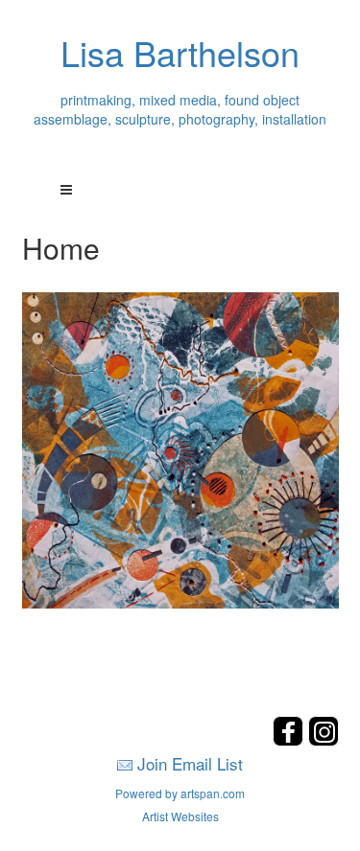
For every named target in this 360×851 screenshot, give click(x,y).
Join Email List (190, 763)
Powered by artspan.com (180, 793)
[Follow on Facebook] (290, 740)
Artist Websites (180, 816)
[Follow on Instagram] (323, 740)
